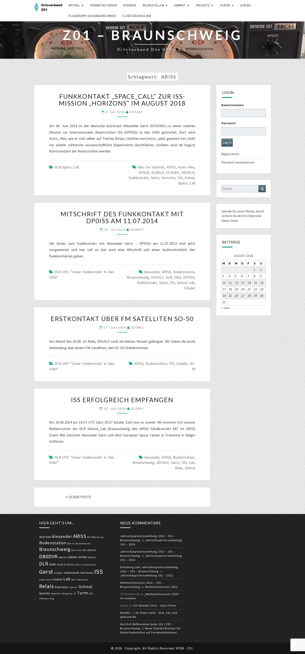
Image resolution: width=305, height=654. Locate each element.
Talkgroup (67, 593)
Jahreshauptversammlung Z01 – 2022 (146, 575)
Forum (225, 5)
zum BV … (247, 5)
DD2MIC (137, 229)
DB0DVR (48, 556)
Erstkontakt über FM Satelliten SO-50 (122, 318)
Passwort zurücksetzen (237, 162)
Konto (49, 579)
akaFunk (45, 537)
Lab (191, 462)
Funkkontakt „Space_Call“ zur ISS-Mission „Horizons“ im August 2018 (122, 100)
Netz (74, 579)
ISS (180, 177)
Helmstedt (71, 573)
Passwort (228, 123)
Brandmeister (83, 543)
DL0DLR (157, 172)
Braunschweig (138, 277)
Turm (82, 593)
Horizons (168, 177)
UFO (91, 593)
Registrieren (230, 154)
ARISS (171, 167)
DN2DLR (187, 172)
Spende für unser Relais (237, 211)
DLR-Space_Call (67, 167)
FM (171, 363)
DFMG (82, 557)
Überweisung (46, 598)
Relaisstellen (153, 5)
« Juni (225, 308)
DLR (169, 277)
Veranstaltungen (103, 5)
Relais (46, 586)
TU (74, 593)
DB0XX (73, 557)
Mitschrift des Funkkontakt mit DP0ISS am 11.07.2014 (122, 217)
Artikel (74, 5)
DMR (52, 564)
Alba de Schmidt (151, 167)
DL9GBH (172, 172)
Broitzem (76, 550)
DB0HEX (63, 557)
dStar (78, 564)
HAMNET (180, 5)
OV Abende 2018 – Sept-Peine (154, 605)
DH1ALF (136, 112)
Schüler (189, 288)
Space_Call (186, 183)
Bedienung (98, 537)
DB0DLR (92, 550)
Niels (179, 467)
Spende (44, 593)
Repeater (61, 587)
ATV (89, 537)
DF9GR (143, 172)
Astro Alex (186, 167)
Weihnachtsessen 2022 (161, 587)
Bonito (71, 543)
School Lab (185, 282)
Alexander (151, 271)
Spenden (129, 5)
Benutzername (232, 105)
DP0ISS (188, 277)
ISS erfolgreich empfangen (122, 399)
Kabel (42, 579)
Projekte (203, 5)
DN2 (177, 277)
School (190, 467)
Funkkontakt (138, 177)
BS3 (85, 550)
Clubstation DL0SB (136, 16)
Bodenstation (183, 271)
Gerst (155, 177)
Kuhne (189, 177)
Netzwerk (83, 579)
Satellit (181, 363)
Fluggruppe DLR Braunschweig (92, 16)
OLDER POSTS (79, 496)
